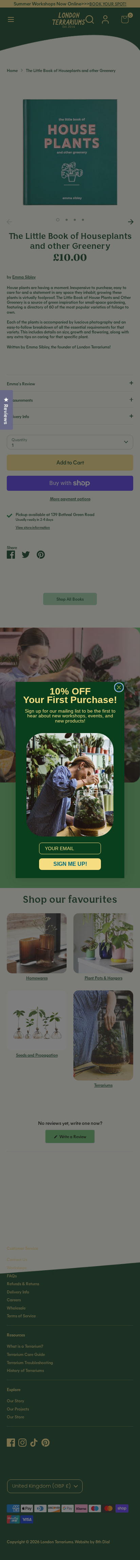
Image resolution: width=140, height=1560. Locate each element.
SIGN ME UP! (70, 864)
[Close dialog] (119, 687)
